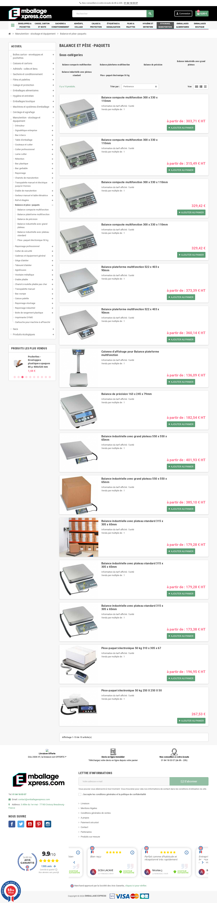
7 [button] (38, 377)
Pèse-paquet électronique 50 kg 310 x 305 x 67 (131, 648)
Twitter (20, 824)
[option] (37, 363)
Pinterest (38, 824)
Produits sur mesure (90, 836)
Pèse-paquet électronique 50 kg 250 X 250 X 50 (131, 690)
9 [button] (46, 377)
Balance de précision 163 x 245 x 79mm (126, 394)
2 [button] (18, 377)
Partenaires (86, 832)
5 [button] (30, 377)
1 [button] (15, 377)
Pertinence (128, 86)
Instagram (47, 824)
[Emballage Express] (30, 13)
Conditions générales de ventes (96, 813)
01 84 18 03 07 (131, 3)
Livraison (85, 803)
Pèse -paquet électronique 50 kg (115, 75)
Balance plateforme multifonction (115, 64)
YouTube (29, 824)
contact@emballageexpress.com (34, 799)
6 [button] (34, 377)
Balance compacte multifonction (76, 64)
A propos (85, 817)
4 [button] (26, 377)
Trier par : (115, 86)
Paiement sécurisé (90, 822)
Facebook (11, 824)
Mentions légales (89, 808)
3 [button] (22, 377)
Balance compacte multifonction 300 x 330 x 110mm (134, 182)
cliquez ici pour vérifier (135, 885)
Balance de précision (153, 64)
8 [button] (42, 377)
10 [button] (50, 377)
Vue (190, 86)
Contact (84, 827)
